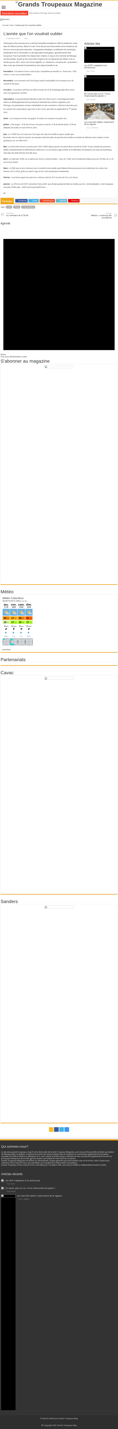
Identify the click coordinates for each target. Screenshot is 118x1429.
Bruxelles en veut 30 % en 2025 (24, 128)
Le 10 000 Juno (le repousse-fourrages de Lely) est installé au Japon (36, 134)
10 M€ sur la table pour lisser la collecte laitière (38, 159)
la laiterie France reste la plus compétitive (33, 71)
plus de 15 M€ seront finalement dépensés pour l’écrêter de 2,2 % (87, 159)
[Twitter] (61, 1129)
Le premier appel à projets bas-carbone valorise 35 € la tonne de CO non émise (44, 177)
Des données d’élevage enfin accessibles (45, 13)
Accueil (5, 25)
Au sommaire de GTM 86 (17, 214)
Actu (11, 25)
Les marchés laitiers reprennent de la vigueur (99, 123)
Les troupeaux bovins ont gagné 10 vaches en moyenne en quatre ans (38, 118)
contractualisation (51, 171)
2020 (9, 207)
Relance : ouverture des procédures (101, 215)
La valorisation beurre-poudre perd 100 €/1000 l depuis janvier (34, 147)
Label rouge (33, 171)
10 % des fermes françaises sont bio (36, 124)
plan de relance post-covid (50, 99)
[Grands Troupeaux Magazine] (59, 3)
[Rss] (51, 1129)
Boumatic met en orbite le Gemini (17, 137)
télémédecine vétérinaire (35, 150)
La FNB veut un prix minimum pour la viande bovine (30, 168)
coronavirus (28, 207)
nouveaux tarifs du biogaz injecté (31, 81)
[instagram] (66, 1129)
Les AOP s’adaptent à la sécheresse (95, 66)
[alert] (59, 291)
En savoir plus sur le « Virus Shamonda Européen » (97, 94)
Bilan (17, 207)
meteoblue (6, 649)
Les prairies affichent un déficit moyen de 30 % (32, 90)
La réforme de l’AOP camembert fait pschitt (29, 184)
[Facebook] (56, 1129)
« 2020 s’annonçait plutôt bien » (33, 187)
